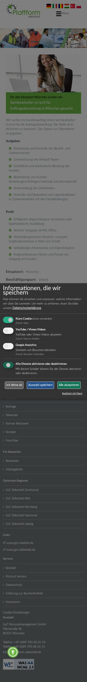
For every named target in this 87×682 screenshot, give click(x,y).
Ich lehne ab (14, 385)
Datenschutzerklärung (26, 308)
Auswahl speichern (40, 385)
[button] (12, 652)
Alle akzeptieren (69, 385)
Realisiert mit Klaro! (72, 394)
